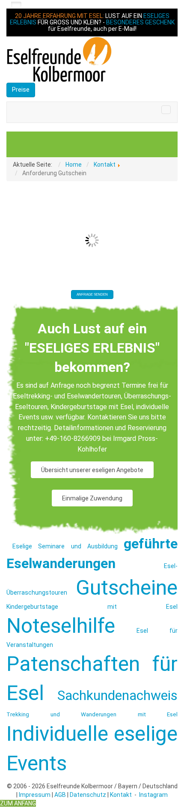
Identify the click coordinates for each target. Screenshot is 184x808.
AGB (60, 794)
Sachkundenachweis (117, 695)
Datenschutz (88, 794)
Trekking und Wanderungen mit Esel (92, 714)
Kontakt (121, 794)
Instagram (153, 794)
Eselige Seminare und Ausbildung (65, 546)
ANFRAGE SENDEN (92, 294)
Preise (21, 89)
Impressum (34, 794)
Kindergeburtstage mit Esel (92, 606)
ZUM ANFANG (18, 803)
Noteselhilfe (60, 625)
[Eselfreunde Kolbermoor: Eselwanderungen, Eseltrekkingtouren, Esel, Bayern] (92, 59)
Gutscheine (127, 587)
